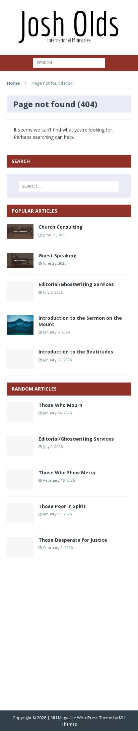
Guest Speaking (58, 255)
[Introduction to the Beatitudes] (20, 365)
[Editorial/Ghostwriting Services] (20, 297)
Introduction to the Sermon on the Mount (80, 321)
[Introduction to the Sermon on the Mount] (20, 331)
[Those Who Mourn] (20, 418)
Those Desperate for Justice (73, 540)
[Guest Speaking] (20, 264)
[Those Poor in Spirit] (20, 519)
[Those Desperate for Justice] (20, 553)
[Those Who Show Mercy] (20, 485)
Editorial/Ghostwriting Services (76, 284)
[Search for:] (69, 62)
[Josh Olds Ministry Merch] (69, 27)
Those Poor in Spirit (62, 506)
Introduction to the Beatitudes (76, 351)
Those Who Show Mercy (67, 472)
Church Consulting (61, 227)
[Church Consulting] (20, 235)
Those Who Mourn (60, 405)
